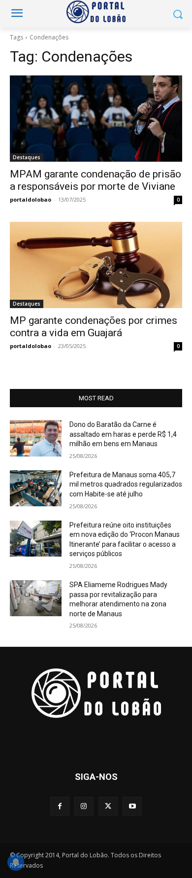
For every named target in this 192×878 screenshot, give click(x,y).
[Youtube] (132, 806)
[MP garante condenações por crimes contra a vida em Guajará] (96, 265)
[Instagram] (84, 806)
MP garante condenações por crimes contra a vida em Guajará (93, 327)
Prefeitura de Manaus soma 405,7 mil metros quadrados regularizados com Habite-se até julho (125, 484)
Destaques (26, 157)
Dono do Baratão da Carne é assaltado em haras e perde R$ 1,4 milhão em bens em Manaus (123, 434)
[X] (108, 806)
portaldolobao (30, 199)
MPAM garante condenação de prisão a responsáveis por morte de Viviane (95, 180)
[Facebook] (59, 806)
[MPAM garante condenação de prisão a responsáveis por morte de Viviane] (96, 118)
